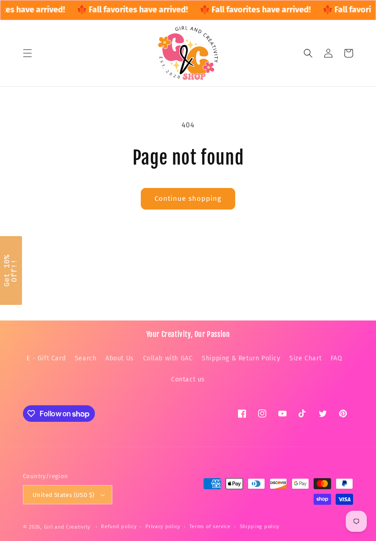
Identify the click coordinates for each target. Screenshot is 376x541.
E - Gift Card (46, 358)
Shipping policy (260, 527)
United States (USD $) (63, 494)
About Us (119, 358)
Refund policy (118, 527)
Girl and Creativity (67, 527)
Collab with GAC (168, 358)
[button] (27, 53)
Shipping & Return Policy (241, 358)
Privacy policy (162, 527)
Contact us (188, 379)
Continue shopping (188, 198)
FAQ (337, 358)
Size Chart (305, 358)
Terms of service (210, 527)
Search (86, 358)
